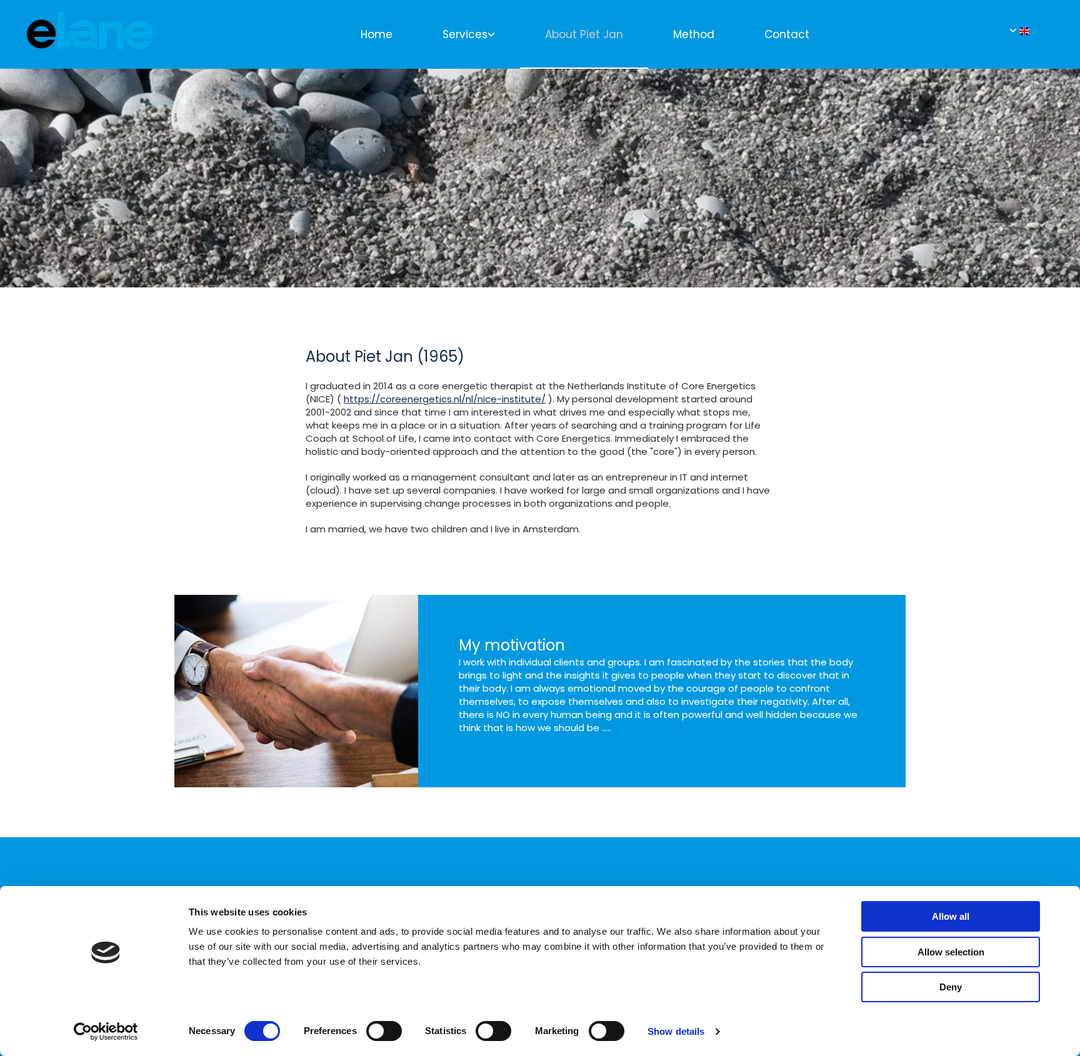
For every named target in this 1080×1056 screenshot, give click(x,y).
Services (465, 34)
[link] (469, 33)
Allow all (950, 916)
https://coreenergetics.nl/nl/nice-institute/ (445, 399)
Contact (786, 34)
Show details (676, 1031)
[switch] (384, 1031)
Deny (950, 987)
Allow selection (951, 952)
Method (693, 34)
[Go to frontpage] (90, 37)
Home (376, 34)
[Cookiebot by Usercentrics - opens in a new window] (106, 1031)
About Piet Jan (584, 34)
